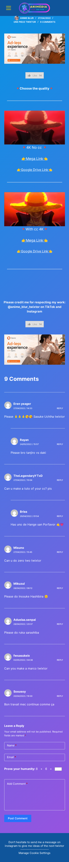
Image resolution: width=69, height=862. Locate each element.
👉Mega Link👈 (35, 158)
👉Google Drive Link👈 (34, 170)
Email (11, 757)
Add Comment (17, 783)
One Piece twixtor (25, 22)
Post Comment (18, 818)
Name (12, 745)
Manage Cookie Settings (34, 853)
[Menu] (8, 8)
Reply (60, 408)
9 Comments (47, 22)
